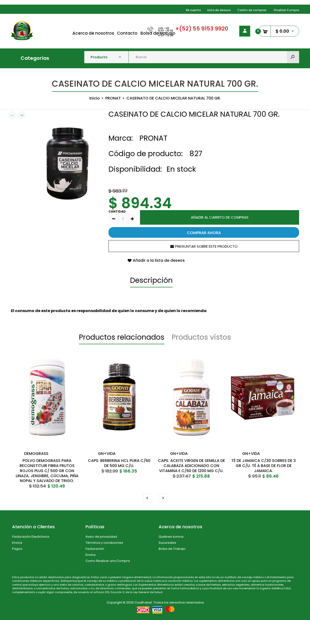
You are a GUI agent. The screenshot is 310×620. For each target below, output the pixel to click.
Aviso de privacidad (101, 536)
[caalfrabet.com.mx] (22, 39)
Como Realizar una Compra (107, 561)
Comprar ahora (204, 233)
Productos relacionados (121, 337)
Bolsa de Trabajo (172, 548)
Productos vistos (201, 337)
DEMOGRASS (36, 453)
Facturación (94, 548)
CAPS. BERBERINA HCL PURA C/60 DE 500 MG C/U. (119, 463)
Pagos (17, 548)
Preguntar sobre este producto (206, 246)
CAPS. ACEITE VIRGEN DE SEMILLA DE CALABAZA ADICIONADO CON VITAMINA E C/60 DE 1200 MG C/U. (191, 466)
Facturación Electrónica (30, 536)
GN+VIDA (107, 453)
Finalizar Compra (286, 10)
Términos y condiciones (104, 542)
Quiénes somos (171, 536)
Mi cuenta (193, 10)
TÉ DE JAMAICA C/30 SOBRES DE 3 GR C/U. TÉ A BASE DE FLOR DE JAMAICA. (263, 466)
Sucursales (167, 542)
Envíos (17, 542)
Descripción (151, 280)
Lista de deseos (219, 10)
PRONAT (153, 138)
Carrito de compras (251, 10)
